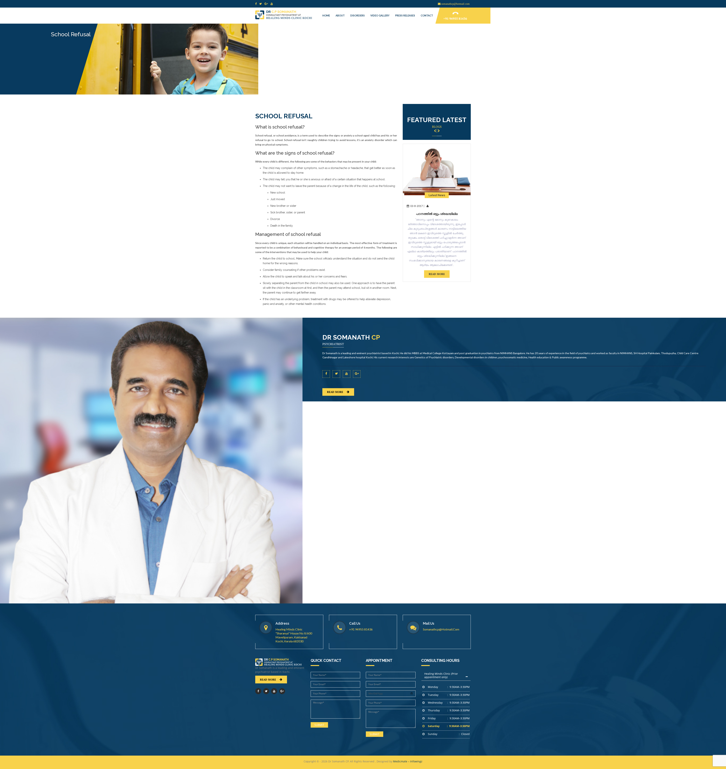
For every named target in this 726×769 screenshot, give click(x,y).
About (340, 15)
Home (326, 15)
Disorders (357, 15)
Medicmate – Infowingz (407, 761)
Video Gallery (379, 15)
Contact (427, 15)
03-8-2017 (416, 206)
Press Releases (405, 15)
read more (437, 274)
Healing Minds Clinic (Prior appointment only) (441, 675)
